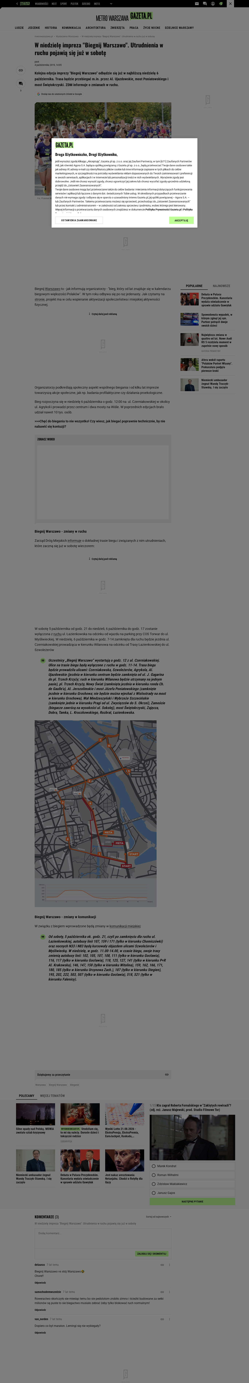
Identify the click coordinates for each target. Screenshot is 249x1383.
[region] (124, 183)
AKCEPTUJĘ (181, 220)
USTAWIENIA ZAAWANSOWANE (79, 220)
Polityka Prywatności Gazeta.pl (163, 209)
